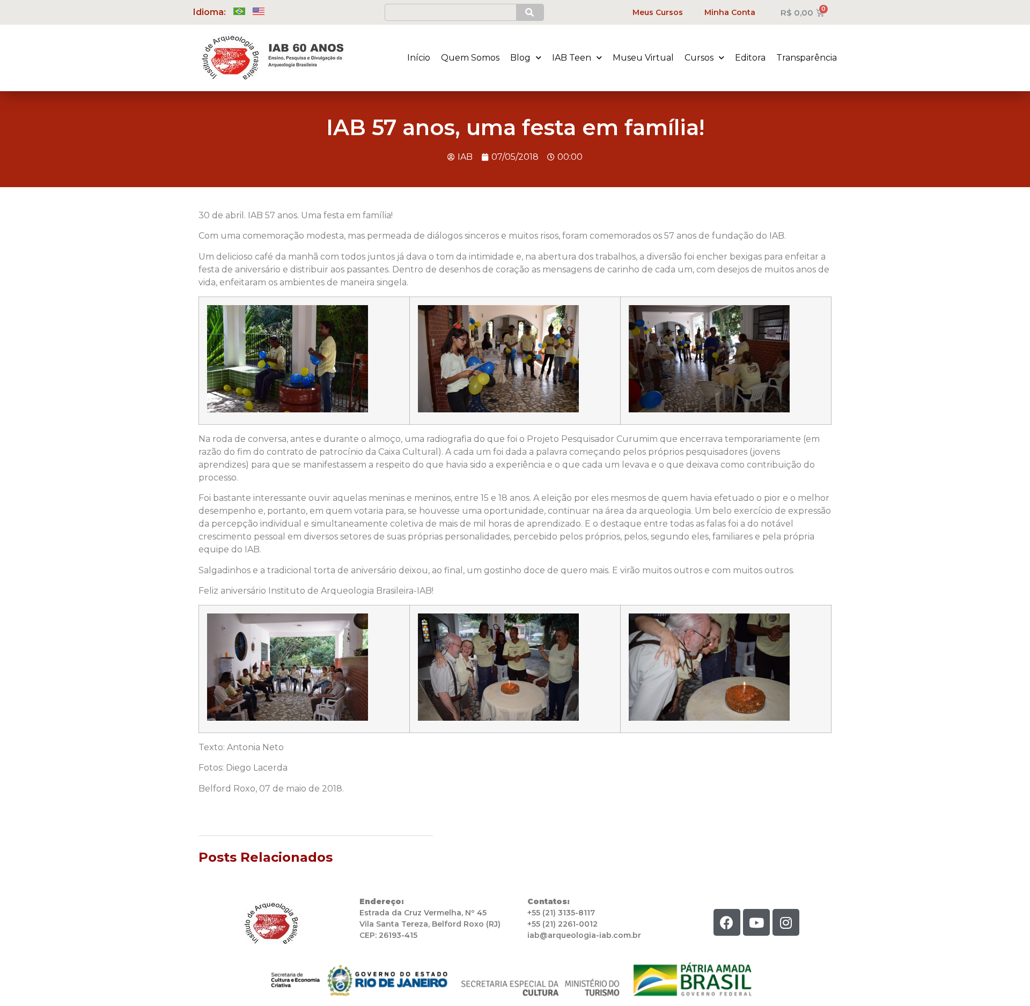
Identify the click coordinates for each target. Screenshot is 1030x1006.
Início (418, 58)
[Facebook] (726, 922)
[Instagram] (785, 922)
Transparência (806, 58)
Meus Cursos (657, 12)
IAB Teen (571, 58)
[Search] (529, 12)
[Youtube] (756, 922)
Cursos (699, 58)
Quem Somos (470, 58)
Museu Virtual (643, 58)
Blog (520, 58)
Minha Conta (729, 12)
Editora (750, 58)
